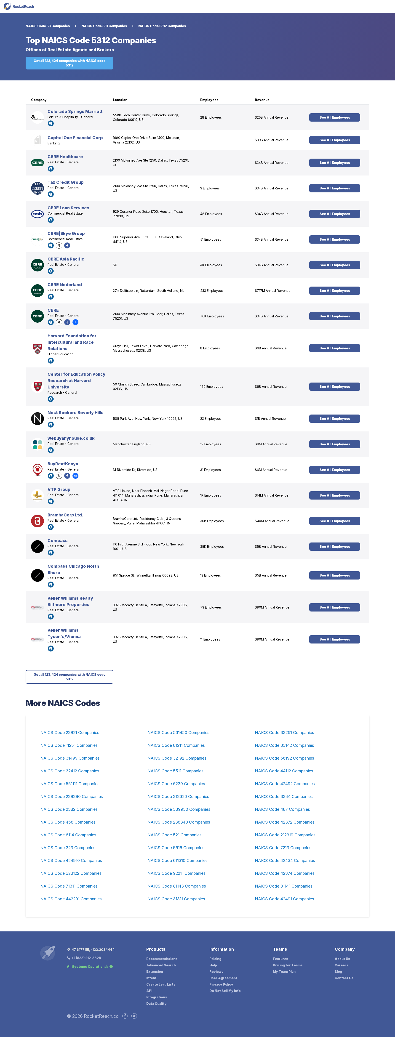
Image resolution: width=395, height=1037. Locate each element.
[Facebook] (67, 245)
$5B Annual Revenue (271, 546)
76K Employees (212, 316)
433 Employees (212, 290)
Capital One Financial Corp (75, 137)
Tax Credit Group (66, 182)
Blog (338, 971)
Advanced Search (161, 965)
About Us (342, 959)
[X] (59, 245)
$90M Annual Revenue (272, 607)
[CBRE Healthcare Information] (37, 162)
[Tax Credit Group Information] (37, 188)
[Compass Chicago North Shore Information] (37, 575)
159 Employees (211, 386)
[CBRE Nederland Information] (37, 290)
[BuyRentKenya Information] (37, 469)
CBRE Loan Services (68, 207)
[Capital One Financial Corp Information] (37, 140)
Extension (154, 971)
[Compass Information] (37, 546)
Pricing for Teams (288, 965)
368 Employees (212, 521)
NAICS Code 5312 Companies (162, 26)
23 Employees (211, 418)
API (149, 991)
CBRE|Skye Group (66, 233)
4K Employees (211, 265)
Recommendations (161, 959)
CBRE (53, 310)
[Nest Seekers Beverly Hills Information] (37, 418)
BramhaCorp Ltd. (65, 515)
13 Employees (210, 575)
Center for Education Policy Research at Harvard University (76, 380)
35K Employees (212, 546)
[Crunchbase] (75, 322)
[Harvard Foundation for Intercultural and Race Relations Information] (37, 348)
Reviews (216, 971)
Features (280, 959)
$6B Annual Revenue (271, 348)
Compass (58, 540)
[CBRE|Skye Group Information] (37, 239)
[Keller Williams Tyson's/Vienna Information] (37, 639)
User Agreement (223, 978)
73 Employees (211, 607)
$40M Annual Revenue (272, 521)
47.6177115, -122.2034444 (93, 950)
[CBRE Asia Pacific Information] (37, 265)
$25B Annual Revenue (271, 117)
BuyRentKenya (63, 463)
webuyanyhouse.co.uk (71, 438)
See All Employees (335, 117)
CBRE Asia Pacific (66, 259)
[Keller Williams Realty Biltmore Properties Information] (37, 607)
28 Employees (211, 117)
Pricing (215, 959)
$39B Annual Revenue (271, 140)
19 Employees (210, 444)
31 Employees (210, 470)
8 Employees (210, 348)
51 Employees (210, 239)
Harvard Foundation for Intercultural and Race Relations (72, 342)
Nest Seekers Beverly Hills (76, 412)
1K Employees (210, 495)
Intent (151, 978)
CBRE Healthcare (65, 156)
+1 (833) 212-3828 (86, 958)
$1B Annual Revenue (270, 418)
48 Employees (211, 214)
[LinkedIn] (51, 123)
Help (213, 965)
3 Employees (210, 188)
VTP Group (59, 489)
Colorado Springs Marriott (75, 111)
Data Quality (156, 1003)
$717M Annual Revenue (273, 290)
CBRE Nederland (65, 284)
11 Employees (210, 639)
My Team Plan (284, 971)
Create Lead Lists (161, 984)
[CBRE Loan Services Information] (37, 214)
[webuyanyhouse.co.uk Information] (37, 444)
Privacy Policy (221, 984)
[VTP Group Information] (37, 495)
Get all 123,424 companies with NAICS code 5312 (69, 63)
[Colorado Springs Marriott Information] (37, 117)
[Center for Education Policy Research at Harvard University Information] (37, 386)
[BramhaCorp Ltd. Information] (37, 521)
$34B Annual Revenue (271, 163)
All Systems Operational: (87, 966)
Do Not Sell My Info (225, 991)
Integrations (156, 997)
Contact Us (344, 978)
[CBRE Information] (37, 316)
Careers (341, 965)
